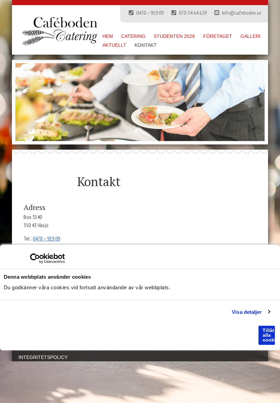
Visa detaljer (247, 312)
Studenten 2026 (174, 36)
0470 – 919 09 (149, 12)
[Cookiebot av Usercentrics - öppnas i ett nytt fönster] (35, 258)
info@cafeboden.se (241, 12)
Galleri (250, 36)
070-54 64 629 (192, 12)
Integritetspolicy (43, 357)
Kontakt (146, 45)
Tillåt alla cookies (269, 335)
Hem (107, 36)
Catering (133, 36)
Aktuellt (114, 45)
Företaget (217, 36)
